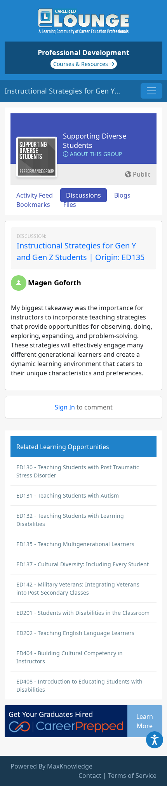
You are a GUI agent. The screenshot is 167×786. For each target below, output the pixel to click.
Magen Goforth (54, 282)
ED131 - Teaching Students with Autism (67, 495)
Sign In (65, 407)
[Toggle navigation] (151, 91)
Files (69, 204)
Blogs (122, 195)
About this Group (95, 154)
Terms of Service (132, 775)
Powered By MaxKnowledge (51, 766)
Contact (89, 775)
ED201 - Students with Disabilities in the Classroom (83, 612)
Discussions (83, 195)
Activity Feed (34, 195)
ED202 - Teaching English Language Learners (75, 633)
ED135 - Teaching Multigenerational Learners (75, 544)
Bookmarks (33, 204)
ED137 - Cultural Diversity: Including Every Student (82, 564)
